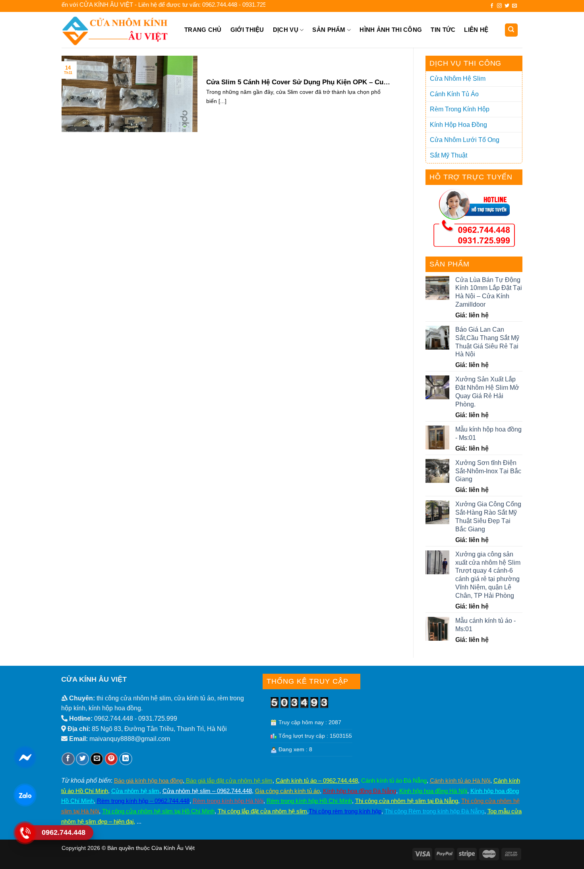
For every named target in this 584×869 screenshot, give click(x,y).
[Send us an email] (514, 6)
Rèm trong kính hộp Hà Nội (228, 800)
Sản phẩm (328, 29)
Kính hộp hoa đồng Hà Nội (433, 790)
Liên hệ (476, 29)
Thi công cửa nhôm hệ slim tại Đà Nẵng (406, 800)
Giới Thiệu (247, 29)
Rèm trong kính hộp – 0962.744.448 (143, 800)
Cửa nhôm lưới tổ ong (464, 139)
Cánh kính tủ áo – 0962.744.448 (317, 780)
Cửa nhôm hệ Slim (457, 78)
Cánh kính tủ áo (454, 94)
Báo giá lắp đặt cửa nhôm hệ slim (228, 780)
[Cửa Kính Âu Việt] (116, 30)
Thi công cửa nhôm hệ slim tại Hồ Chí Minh (158, 811)
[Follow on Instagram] (499, 6)
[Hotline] (24, 833)
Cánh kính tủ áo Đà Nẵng (394, 780)
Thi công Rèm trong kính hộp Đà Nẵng (434, 811)
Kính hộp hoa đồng (458, 124)
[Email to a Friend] (96, 759)
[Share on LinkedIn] (125, 759)
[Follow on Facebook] (491, 6)
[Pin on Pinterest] (111, 759)
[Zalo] (24, 795)
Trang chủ (203, 29)
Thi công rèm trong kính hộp (345, 811)
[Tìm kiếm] (511, 30)
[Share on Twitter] (82, 759)
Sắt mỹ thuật (448, 155)
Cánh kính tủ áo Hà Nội (460, 780)
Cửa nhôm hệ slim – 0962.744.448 (207, 790)
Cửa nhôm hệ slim (135, 790)
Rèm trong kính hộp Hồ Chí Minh (309, 800)
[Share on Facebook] (68, 759)
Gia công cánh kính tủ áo (287, 790)
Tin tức (443, 29)
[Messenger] (24, 757)
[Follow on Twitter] (507, 6)
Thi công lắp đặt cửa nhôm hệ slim (262, 811)
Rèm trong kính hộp (459, 109)
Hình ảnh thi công (391, 29)
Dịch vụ (285, 29)
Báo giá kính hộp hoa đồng (148, 780)
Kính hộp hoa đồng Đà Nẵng (359, 790)
